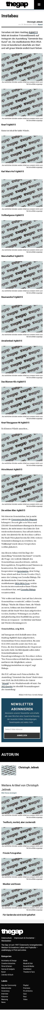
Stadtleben (27, 969)
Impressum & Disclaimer (24, 938)
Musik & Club (28, 963)
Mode (25, 961)
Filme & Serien (6, 966)
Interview (4, 994)
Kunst (40, 25)
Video (25, 999)
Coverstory (5, 991)
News (3, 1002)
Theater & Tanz (29, 972)
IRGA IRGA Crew (22, 583)
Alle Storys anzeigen (9, 793)
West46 (5, 683)
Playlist (26, 985)
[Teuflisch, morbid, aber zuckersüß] (22, 805)
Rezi (25, 997)
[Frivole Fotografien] (22, 836)
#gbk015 (33, 32)
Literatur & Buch (7, 975)
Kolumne (4, 997)
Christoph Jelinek (35, 22)
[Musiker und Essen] (22, 867)
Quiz (25, 994)
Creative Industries (8, 963)
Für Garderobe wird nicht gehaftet (19, 915)
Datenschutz (6, 938)
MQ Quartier (7, 686)
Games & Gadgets (8, 969)
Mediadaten (6, 941)
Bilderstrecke (6, 988)
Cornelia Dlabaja (28, 589)
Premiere (26, 988)
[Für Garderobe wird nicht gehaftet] (22, 898)
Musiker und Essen (12, 884)
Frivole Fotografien (12, 853)
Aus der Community (8, 985)
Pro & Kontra (28, 991)
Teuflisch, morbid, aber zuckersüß (19, 822)
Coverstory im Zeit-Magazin (24, 519)
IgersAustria (22, 571)
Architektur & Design (9, 961)
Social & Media (28, 966)
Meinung (4, 999)
